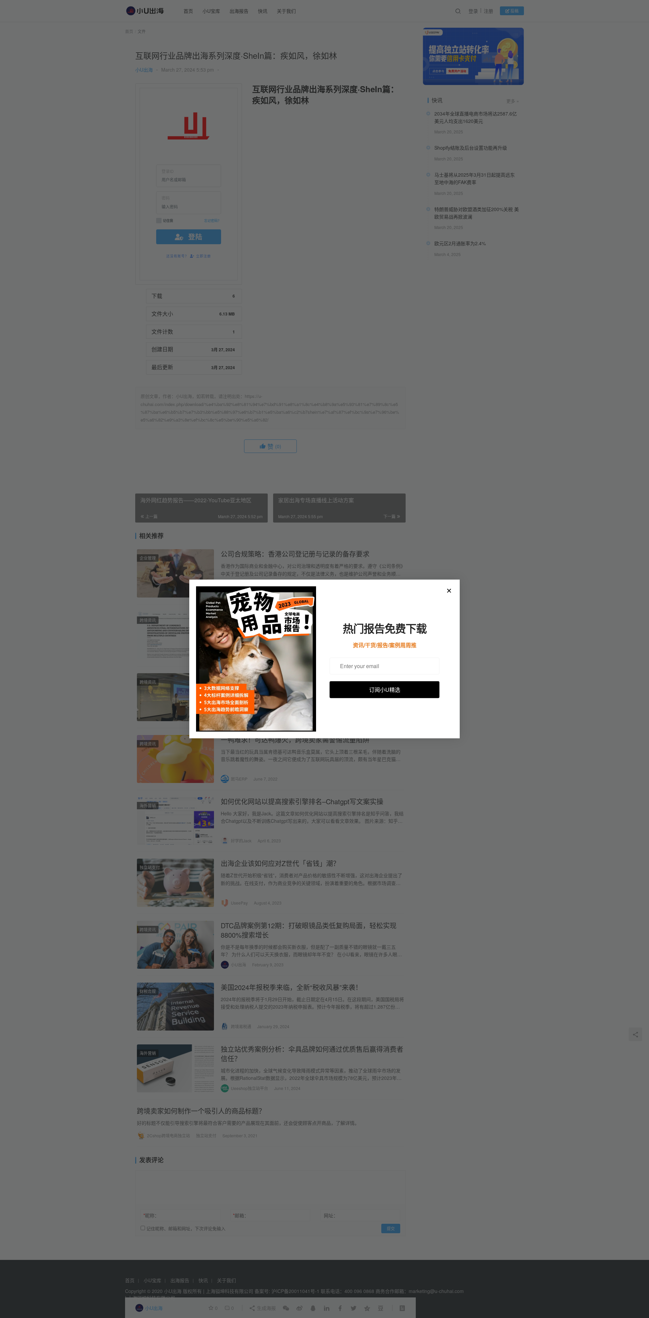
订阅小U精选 (384, 689)
